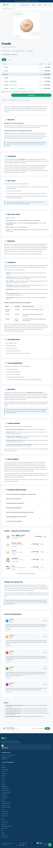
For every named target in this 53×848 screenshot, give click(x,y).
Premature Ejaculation (6, 826)
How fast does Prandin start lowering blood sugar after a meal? (21, 494)
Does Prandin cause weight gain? (14, 507)
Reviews (33, 4)
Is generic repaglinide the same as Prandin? (16, 516)
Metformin (13, 272)
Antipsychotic (4, 773)
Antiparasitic (4, 771)
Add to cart (31, 95)
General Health (5, 813)
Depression (4, 798)
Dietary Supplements (6, 803)
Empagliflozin (24, 285)
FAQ (45, 4)
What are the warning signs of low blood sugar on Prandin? (20, 512)
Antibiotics (4, 767)
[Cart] (50, 4)
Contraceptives (5, 796)
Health (3, 820)
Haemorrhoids (5, 815)
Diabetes (3, 801)
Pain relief (4, 824)
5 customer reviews (12, 47)
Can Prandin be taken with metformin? (15, 503)
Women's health (5, 836)
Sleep (3, 832)
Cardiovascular (5, 788)
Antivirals (3, 775)
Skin (2, 830)
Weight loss (4, 834)
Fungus (3, 809)
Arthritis (3, 780)
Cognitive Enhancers (6, 792)
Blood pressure (5, 786)
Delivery (40, 4)
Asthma (3, 782)
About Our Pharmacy (24, 4)
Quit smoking (4, 828)
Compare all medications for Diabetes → (26, 573)
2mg (9, 59)
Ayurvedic (4, 784)
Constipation (4, 794)
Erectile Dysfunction (6, 805)
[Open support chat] (50, 845)
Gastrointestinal (5, 811)
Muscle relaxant (5, 822)
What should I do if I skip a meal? (13, 498)
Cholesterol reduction (6, 790)
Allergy (3, 765)
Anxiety (3, 777)
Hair (2, 817)
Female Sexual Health (6, 807)
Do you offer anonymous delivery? (14, 521)
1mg (4, 59)
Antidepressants (5, 769)
